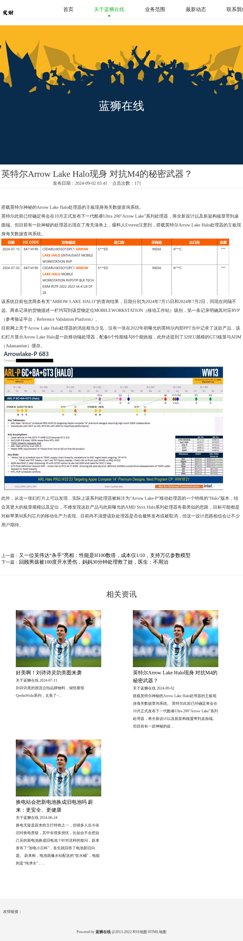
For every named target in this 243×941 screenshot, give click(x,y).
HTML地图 (157, 932)
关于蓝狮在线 (109, 9)
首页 (68, 9)
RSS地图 (140, 932)
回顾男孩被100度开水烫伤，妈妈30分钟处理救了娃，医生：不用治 (93, 562)
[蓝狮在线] (20, 9)
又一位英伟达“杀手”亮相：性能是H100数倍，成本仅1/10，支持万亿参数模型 (104, 555)
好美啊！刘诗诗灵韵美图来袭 (49, 672)
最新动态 (196, 9)
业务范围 (155, 9)
